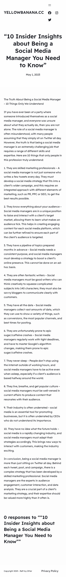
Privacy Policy (49, 571)
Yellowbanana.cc (24, 12)
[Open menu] (50, 5)
